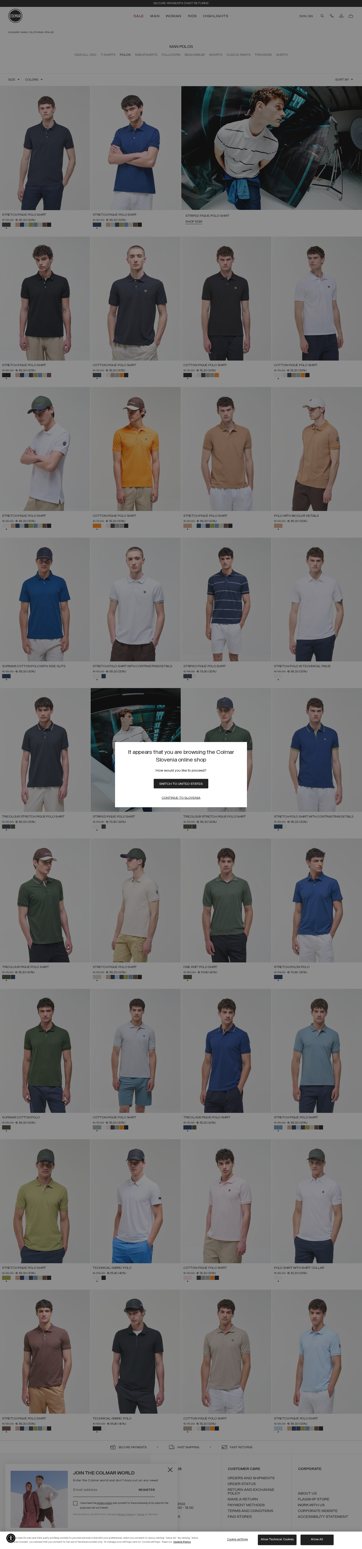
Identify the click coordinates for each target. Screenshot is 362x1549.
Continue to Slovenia (181, 797)
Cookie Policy (182, 1542)
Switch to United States (181, 783)
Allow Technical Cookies (277, 1539)
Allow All (317, 1539)
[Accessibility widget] (10, 1538)
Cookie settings (237, 1539)
